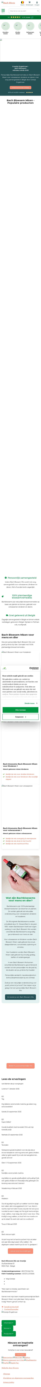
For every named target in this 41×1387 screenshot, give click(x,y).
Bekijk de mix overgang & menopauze (21, 839)
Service (6, 1328)
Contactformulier (11, 1309)
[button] (5, 11)
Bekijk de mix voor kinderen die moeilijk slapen (22, 778)
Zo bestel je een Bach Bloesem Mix (20, 997)
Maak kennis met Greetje (20, 87)
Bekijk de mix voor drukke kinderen (20, 774)
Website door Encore (10, 1368)
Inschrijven (20, 1354)
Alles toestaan (20, 710)
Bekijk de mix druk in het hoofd (18, 841)
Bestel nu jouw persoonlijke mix (20, 1066)
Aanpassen (19, 717)
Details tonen (29, 703)
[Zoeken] (38, 11)
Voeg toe (35, 198)
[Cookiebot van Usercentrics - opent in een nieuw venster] (29, 668)
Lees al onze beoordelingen (20, 1251)
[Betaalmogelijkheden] (20, 1360)
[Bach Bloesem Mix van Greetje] (8, 3)
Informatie (8, 1323)
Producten (8, 1334)
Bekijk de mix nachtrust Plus (17, 844)
